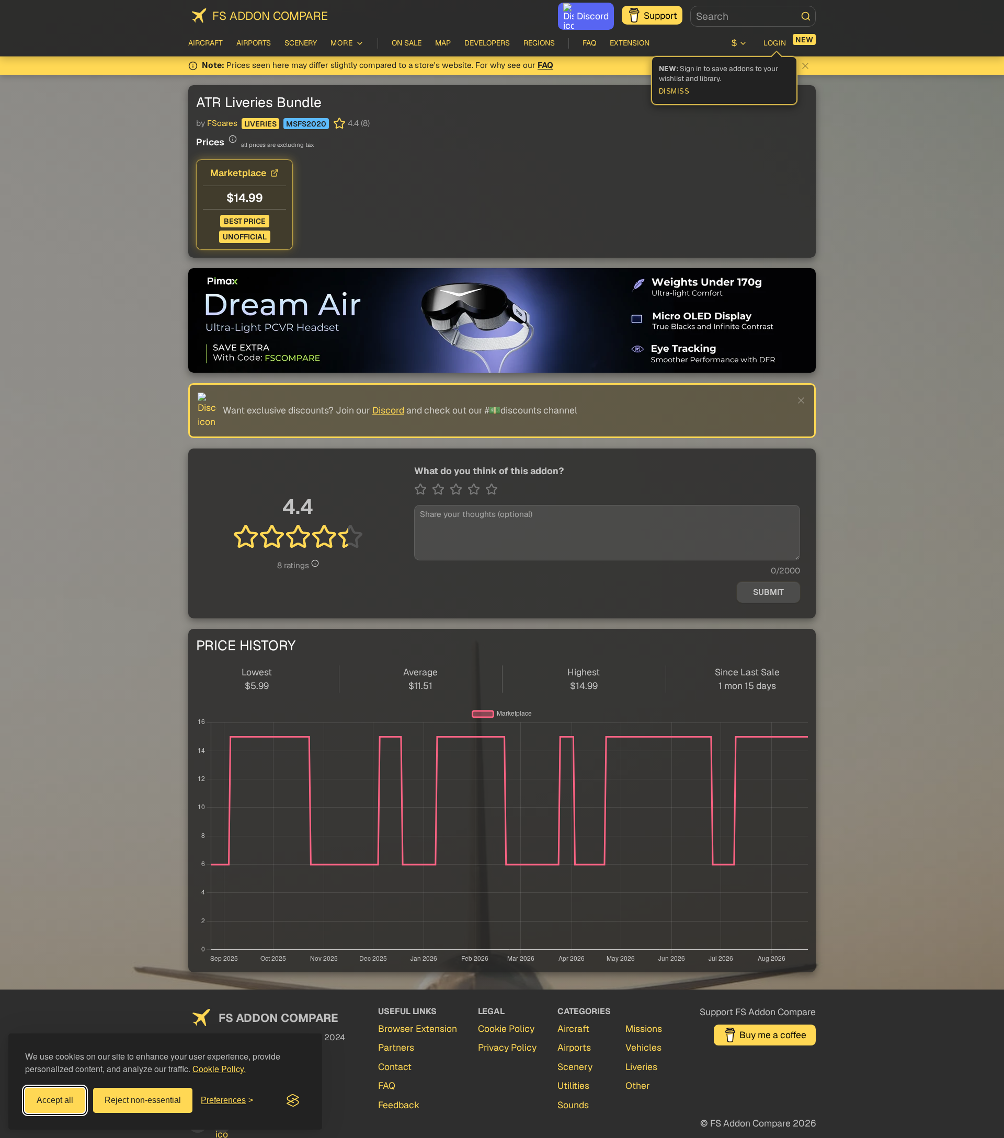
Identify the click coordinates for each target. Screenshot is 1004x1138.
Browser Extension (417, 1028)
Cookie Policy (506, 1028)
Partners (396, 1047)
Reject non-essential (143, 1100)
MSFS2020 (306, 124)
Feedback (398, 1105)
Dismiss (674, 91)
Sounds (573, 1105)
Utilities (573, 1085)
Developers (487, 43)
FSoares (222, 123)
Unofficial (245, 237)
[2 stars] (441, 489)
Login (774, 43)
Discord (593, 16)
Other (637, 1085)
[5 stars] (491, 489)
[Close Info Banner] (805, 66)
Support (660, 15)
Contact (395, 1067)
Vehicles (643, 1047)
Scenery (300, 43)
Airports (253, 43)
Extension (629, 43)
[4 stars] (476, 489)
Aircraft (205, 43)
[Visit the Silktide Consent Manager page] (292, 1100)
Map (443, 43)
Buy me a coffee (772, 1035)
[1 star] (423, 489)
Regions (539, 43)
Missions (643, 1028)
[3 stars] (458, 489)
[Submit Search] (806, 16)
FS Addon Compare (270, 15)
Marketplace (238, 173)
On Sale (406, 43)
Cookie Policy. (219, 1069)
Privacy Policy (507, 1047)
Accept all (55, 1100)
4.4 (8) (359, 123)
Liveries (260, 124)
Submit (768, 592)
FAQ (589, 43)
